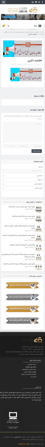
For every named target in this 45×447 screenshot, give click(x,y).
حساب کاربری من (31, 364)
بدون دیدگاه (27, 64)
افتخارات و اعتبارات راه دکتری (28, 374)
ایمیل (12, 64)
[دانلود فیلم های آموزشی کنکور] (22, 297)
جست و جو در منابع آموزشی (29, 369)
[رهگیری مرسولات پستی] (22, 285)
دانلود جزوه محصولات (30, 367)
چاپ (18, 64)
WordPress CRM (23, 444)
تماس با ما (33, 377)
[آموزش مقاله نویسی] (22, 309)
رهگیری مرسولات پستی (30, 372)
